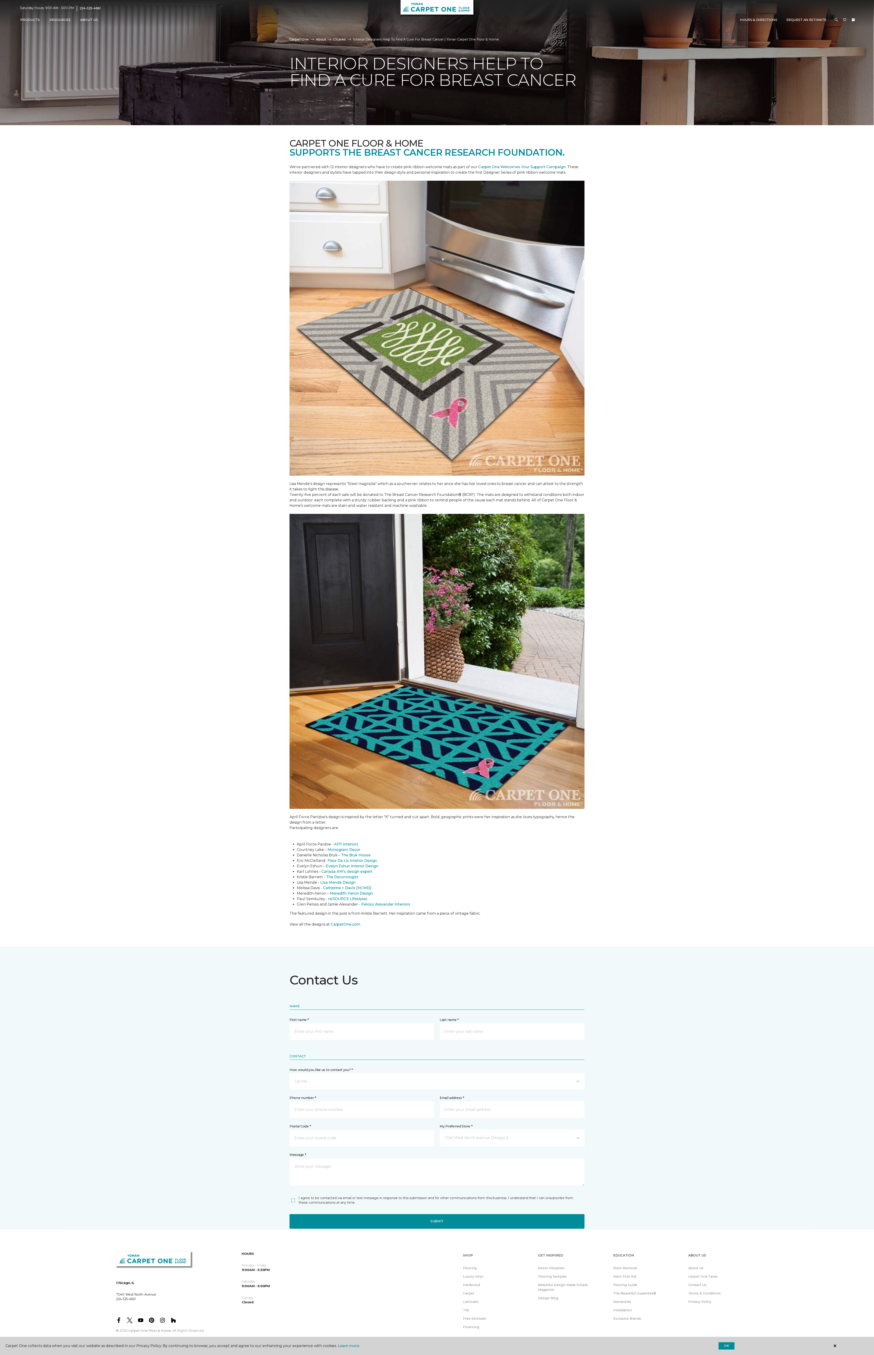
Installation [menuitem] (622, 1310)
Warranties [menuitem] (622, 1302)
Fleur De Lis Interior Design (352, 860)
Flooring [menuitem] (470, 1268)
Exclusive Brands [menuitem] (627, 1319)
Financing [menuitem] (471, 1327)
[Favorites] (844, 20)
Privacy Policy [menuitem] (699, 1302)
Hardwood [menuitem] (471, 1285)
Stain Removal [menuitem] (625, 1268)
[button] (836, 20)
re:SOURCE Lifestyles (347, 899)
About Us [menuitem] (696, 1268)
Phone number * (303, 1097)
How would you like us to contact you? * (321, 1069)
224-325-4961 (90, 8)
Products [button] (30, 20)
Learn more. (349, 1346)
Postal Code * (300, 1126)
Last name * (449, 1019)
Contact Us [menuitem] (697, 1285)
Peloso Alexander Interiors (385, 904)
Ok (726, 1346)
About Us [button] (89, 20)
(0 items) (853, 19)
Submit (437, 1221)
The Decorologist (342, 877)
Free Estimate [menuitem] (474, 1319)
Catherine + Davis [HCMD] (347, 888)
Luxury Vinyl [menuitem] (473, 1276)
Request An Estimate (806, 20)
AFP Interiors (346, 844)
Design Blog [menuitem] (548, 1298)
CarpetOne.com (345, 924)
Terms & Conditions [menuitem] (704, 1293)
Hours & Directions (758, 20)
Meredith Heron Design (351, 893)
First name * (299, 1019)
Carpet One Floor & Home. (150, 1331)
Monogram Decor (344, 850)
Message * (298, 1154)
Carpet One (299, 39)
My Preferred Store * (456, 1126)
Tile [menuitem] (466, 1310)
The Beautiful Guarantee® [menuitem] (634, 1293)
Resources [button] (60, 20)
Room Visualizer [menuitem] (551, 1268)
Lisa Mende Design (338, 882)
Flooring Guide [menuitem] (625, 1285)
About (321, 39)
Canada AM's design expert (346, 871)
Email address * (452, 1097)
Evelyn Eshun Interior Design (352, 866)
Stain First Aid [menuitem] (624, 1276)
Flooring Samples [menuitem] (552, 1276)
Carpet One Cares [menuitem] (703, 1276)
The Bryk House (356, 855)
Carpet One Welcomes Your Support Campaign (522, 167)
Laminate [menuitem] (470, 1302)
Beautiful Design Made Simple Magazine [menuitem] (563, 1287)
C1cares (339, 39)
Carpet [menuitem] (468, 1293)
